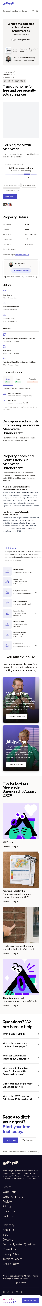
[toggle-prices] (14, 40)
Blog (5, 1234)
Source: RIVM (7, 407)
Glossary (8, 1239)
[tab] (8, 381)
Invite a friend (10, 1211)
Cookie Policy (11, 1263)
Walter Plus (9, 1191)
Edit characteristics (22, 255)
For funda (8, 1216)
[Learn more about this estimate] (24, 81)
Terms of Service (12, 1259)
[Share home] (33, 11)
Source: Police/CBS (19, 407)
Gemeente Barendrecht (11, 11)
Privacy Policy (11, 1254)
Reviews (8, 1201)
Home (5, 1152)
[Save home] (37, 11)
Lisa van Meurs (28, 60)
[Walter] (8, 3)
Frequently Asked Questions (19, 1244)
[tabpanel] (21, 395)
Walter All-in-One (13, 1196)
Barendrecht (26, 11)
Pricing (7, 1206)
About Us (8, 1229)
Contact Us (9, 1249)
